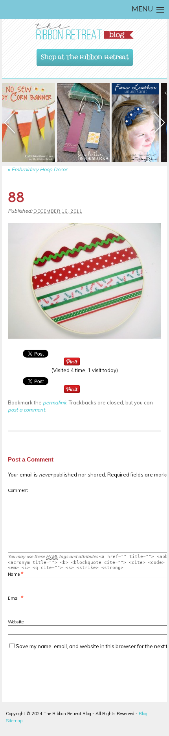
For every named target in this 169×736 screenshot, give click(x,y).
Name (14, 574)
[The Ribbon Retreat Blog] (84, 31)
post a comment (26, 409)
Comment (18, 490)
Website (16, 622)
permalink (54, 402)
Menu (142, 9)
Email (14, 598)
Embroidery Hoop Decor (37, 169)
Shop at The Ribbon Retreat (85, 55)
